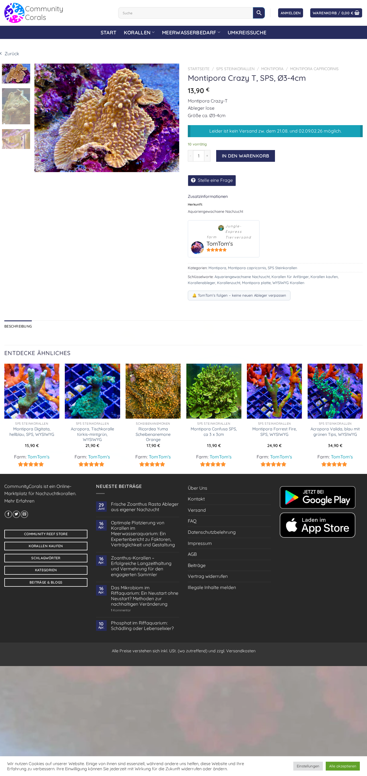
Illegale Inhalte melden (212, 587)
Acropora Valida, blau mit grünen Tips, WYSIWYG (335, 431)
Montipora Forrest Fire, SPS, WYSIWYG (274, 431)
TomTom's (219, 243)
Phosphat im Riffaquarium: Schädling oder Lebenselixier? (142, 625)
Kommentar (121, 610)
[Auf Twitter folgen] (16, 514)
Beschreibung (18, 326)
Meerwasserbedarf (189, 32)
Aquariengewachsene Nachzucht (242, 276)
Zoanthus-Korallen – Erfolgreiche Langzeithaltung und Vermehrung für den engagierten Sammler (141, 566)
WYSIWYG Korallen (288, 282)
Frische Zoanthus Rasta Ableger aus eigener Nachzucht (145, 506)
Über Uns (197, 488)
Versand (197, 510)
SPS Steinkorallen (235, 68)
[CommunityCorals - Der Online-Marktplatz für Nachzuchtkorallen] (57, 13)
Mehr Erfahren (19, 501)
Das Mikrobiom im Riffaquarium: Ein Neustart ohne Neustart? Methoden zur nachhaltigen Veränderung (144, 596)
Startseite (199, 68)
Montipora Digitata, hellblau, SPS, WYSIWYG (31, 431)
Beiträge (197, 565)
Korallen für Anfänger (290, 276)
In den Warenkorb (245, 156)
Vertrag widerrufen (208, 576)
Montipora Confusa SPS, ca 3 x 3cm (214, 431)
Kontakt (196, 499)
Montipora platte (256, 282)
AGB (192, 554)
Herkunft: (195, 204)
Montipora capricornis (314, 68)
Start (109, 32)
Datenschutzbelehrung (212, 532)
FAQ (192, 521)
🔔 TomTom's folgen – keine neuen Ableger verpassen (239, 295)
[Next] (169, 118)
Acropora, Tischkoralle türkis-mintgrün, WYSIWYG (92, 434)
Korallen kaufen (324, 276)
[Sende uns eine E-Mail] (24, 514)
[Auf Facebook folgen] (8, 514)
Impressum (200, 543)
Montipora (272, 68)
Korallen (137, 32)
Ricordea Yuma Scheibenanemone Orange (153, 434)
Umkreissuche (247, 32)
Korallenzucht (228, 282)
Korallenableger (201, 282)
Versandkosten (240, 650)
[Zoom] (40, 166)
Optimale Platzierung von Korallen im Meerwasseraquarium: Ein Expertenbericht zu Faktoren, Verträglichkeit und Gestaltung (143, 533)
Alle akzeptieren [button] (342, 766)
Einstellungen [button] (308, 766)
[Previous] (44, 118)
